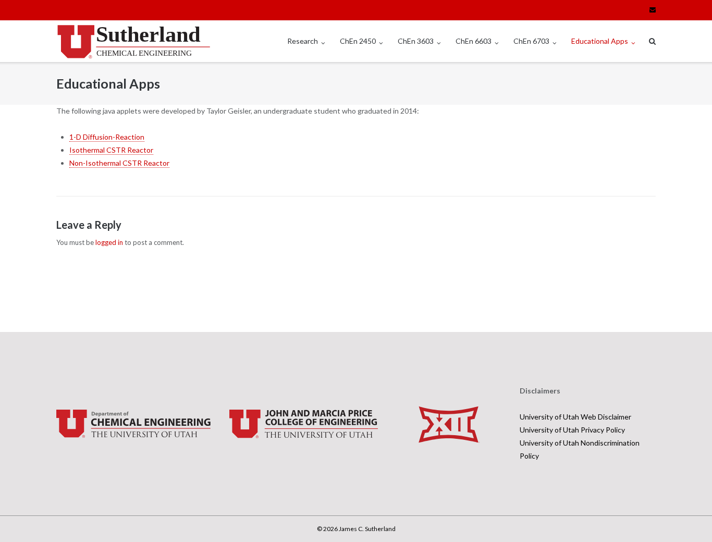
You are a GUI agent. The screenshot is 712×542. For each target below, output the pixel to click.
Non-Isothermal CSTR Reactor (119, 162)
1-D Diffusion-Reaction (106, 136)
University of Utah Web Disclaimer (575, 416)
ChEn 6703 (531, 40)
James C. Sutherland (367, 529)
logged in (109, 242)
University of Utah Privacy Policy (572, 429)
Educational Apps (599, 40)
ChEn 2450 (358, 40)
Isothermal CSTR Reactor (111, 149)
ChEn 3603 (416, 40)
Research (302, 40)
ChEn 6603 (474, 40)
